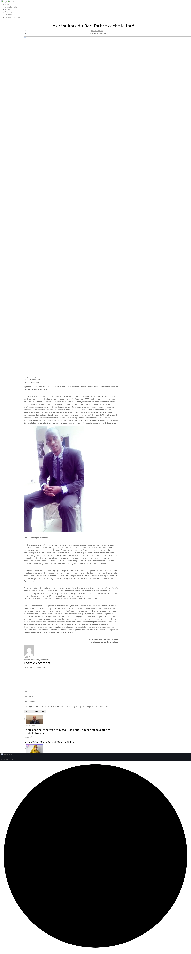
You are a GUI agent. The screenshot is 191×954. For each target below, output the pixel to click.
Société (8, 9)
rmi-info (33, 377)
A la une (8, 4)
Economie (9, 12)
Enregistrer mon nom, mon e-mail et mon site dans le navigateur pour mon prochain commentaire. (67, 706)
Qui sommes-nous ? (13, 17)
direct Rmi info (11, 7)
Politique (8, 15)
